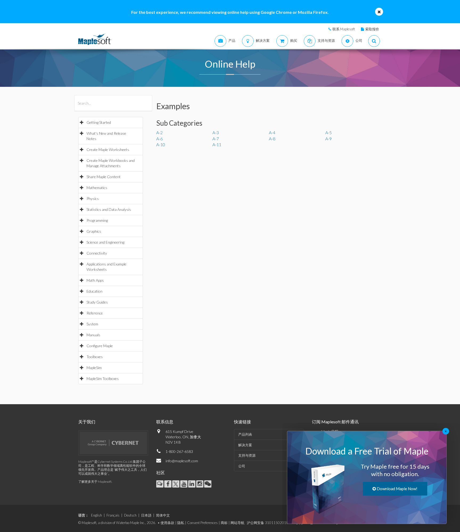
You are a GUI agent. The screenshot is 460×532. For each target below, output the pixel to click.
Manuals (93, 335)
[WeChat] (207, 484)
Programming (97, 220)
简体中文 (163, 515)
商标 (224, 523)
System (92, 324)
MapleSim (94, 367)
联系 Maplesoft (343, 29)
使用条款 (167, 523)
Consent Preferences (202, 523)
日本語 (146, 515)
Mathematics (97, 187)
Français (113, 515)
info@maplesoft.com (182, 461)
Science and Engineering (105, 242)
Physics (93, 198)
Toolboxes (95, 356)
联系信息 (164, 421)
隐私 (180, 523)
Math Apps (95, 280)
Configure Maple (100, 345)
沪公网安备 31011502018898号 (272, 523)
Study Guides (97, 302)
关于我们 (86, 421)
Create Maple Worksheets (108, 149)
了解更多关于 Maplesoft (95, 482)
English (96, 515)
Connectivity (97, 253)
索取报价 (372, 29)
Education (94, 291)
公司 (241, 466)
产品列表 (245, 434)
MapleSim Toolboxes (103, 378)
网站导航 (237, 523)
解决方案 (245, 445)
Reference (95, 313)
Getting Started (99, 122)
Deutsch (130, 515)
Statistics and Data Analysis (109, 209)
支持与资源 (247, 455)
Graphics (94, 231)
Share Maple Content (104, 176)
